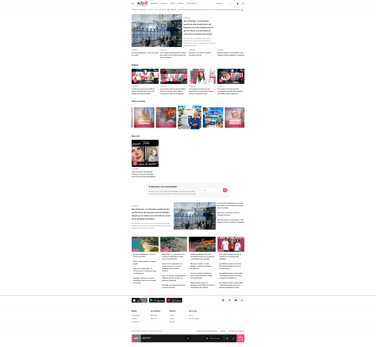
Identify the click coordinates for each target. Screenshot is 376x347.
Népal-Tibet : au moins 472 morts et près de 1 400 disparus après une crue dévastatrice (173, 257)
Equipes (134, 319)
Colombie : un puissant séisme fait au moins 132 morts (173, 287)
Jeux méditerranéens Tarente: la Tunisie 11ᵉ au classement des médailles (230, 257)
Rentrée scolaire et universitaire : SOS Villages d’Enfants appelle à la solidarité (230, 54)
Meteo (191, 316)
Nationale (154, 316)
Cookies (223, 331)
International (165, 250)
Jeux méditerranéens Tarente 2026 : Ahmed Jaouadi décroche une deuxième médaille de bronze (230, 285)
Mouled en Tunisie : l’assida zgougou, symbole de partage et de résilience (201, 266)
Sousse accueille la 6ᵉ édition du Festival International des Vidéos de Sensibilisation (201, 276)
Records (136, 136)
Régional (135, 50)
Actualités (154, 3)
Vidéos (172, 3)
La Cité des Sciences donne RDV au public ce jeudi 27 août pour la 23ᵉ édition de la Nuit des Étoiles (143, 91)
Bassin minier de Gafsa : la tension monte (144, 263)
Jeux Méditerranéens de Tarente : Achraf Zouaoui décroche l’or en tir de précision (230, 266)
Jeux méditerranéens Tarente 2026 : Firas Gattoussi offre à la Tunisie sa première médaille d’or (230, 276)
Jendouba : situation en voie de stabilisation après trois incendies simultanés (144, 281)
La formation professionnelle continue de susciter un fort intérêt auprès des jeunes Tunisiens (186, 10)
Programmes (191, 3)
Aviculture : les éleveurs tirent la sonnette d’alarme (200, 54)
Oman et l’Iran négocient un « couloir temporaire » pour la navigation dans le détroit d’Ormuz (172, 267)
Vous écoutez (138, 101)
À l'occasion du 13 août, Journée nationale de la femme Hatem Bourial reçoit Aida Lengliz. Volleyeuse (230, 91)
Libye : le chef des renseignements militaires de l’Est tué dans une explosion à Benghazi (173, 278)
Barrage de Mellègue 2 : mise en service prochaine (145, 54)
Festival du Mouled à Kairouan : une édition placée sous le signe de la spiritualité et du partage (202, 257)
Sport (220, 250)
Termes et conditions (236, 331)
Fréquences (135, 322)
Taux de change (194, 319)
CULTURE (135, 169)
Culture (192, 250)
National (187, 18)
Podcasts (164, 3)
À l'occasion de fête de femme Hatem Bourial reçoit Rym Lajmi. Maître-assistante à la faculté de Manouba (173, 91)
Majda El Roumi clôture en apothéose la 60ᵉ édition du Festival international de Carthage (202, 285)
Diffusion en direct (215, 338)
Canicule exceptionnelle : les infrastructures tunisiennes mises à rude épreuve (144, 271)
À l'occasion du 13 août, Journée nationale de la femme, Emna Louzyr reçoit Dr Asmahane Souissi (201, 91)
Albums (181, 3)
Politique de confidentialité (207, 331)
